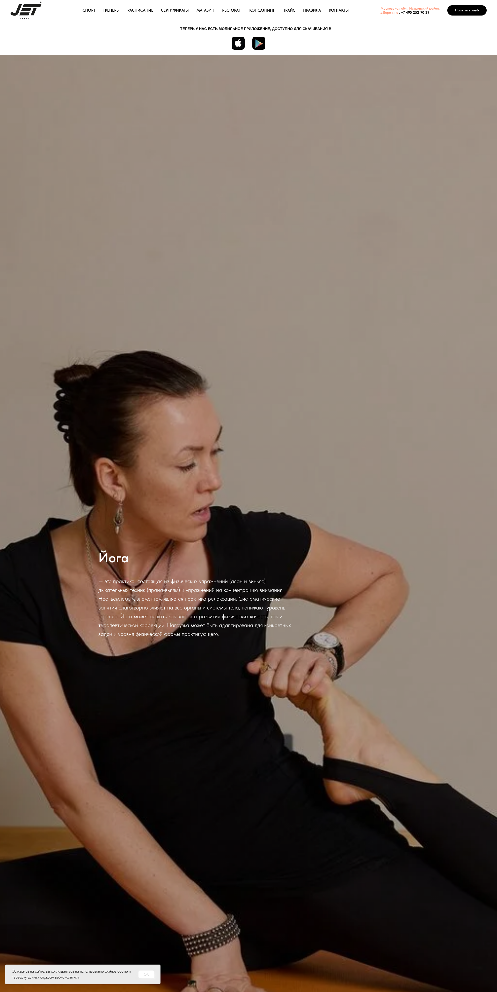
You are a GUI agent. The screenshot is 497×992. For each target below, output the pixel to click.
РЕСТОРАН (232, 10)
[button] (467, 10)
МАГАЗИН (205, 10)
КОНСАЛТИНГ (262, 10)
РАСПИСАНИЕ (140, 10)
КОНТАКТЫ (339, 10)
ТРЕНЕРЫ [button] (111, 10)
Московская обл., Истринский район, (410, 8)
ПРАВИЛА (312, 10)
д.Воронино (389, 12)
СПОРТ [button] (89, 10)
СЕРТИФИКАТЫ (175, 10)
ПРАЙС (288, 10)
